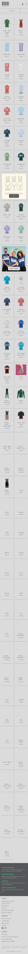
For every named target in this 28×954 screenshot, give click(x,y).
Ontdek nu (14, 196)
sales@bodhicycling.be (8, 901)
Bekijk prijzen (14, 268)
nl (2, 948)
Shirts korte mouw (6, 918)
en (4, 948)
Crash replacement (7, 939)
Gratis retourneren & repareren (10, 936)
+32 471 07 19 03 (6, 903)
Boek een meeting (6, 912)
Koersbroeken (5, 921)
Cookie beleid (15, 947)
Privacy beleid (22, 947)
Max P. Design (18, 951)
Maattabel (4, 934)
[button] (22, 4)
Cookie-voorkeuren (6, 947)
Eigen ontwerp (5, 923)
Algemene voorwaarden (8, 941)
